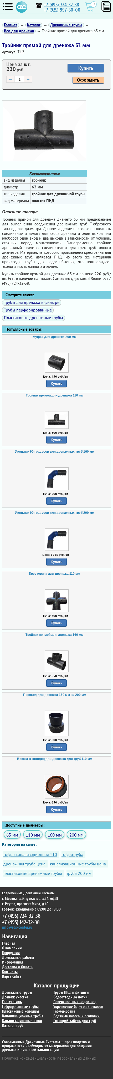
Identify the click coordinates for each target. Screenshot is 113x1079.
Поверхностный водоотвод (74, 1002)
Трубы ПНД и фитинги (71, 992)
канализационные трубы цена (78, 863)
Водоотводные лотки (70, 997)
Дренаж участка (15, 997)
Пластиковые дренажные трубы (33, 317)
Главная (8, 943)
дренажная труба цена (24, 863)
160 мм (55, 835)
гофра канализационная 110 (30, 854)
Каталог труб (12, 1025)
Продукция (11, 953)
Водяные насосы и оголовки (76, 1016)
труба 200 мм (78, 873)
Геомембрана (64, 1011)
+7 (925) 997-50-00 (62, 10)
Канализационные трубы (22, 1016)
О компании (12, 948)
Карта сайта (11, 976)
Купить (85, 68)
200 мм (76, 835)
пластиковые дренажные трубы (32, 873)
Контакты (10, 972)
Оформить (88, 80)
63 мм (12, 835)
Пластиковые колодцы (20, 1011)
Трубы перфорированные (28, 310)
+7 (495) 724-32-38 (61, 5)
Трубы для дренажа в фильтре (31, 302)
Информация (12, 962)
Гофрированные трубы (20, 1006)
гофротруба (72, 854)
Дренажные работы (18, 957)
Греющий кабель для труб (74, 1021)
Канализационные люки (22, 1021)
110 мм (33, 835)
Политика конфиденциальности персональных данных (49, 1058)
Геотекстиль (12, 1002)
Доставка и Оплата (17, 967)
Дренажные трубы (17, 992)
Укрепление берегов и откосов (78, 1006)
